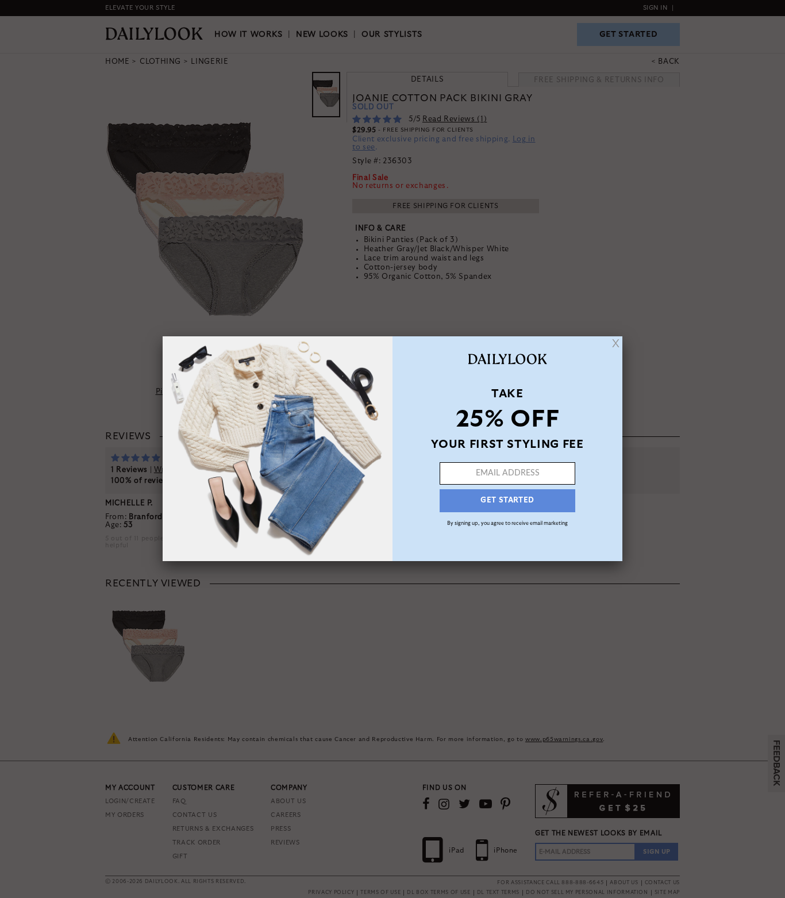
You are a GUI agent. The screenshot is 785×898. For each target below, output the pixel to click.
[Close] (615, 343)
